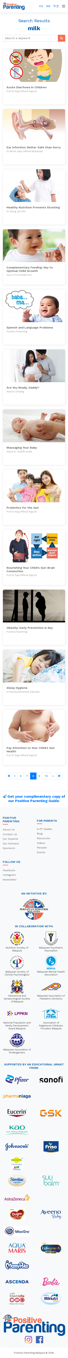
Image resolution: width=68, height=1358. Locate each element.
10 (46, 776)
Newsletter (10, 879)
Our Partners (11, 843)
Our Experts (10, 838)
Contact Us (10, 834)
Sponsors (9, 848)
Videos (41, 843)
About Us (9, 829)
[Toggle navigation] (63, 6)
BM (48, 6)
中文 (56, 6)
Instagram (9, 874)
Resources (43, 838)
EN (41, 6)
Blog (39, 833)
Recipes (42, 847)
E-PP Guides (44, 829)
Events (41, 852)
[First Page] (9, 776)
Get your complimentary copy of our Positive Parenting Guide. (36, 798)
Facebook (9, 870)
